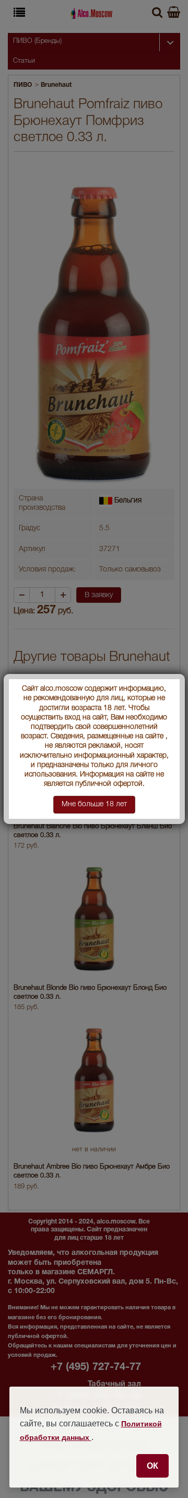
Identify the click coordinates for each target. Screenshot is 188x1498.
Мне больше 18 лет (94, 804)
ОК (152, 1465)
